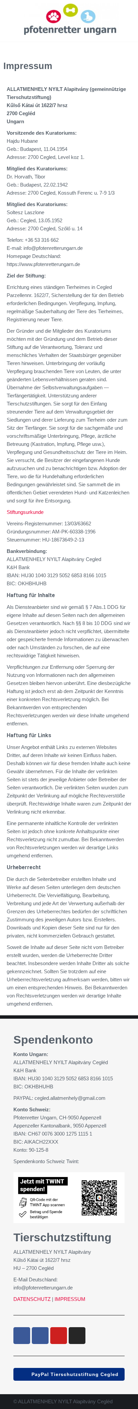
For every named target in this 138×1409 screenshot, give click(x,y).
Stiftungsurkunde (25, 512)
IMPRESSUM (69, 1299)
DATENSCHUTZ (32, 1299)
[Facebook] (21, 1335)
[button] (69, 1374)
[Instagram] (77, 1335)
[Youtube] (58, 1335)
